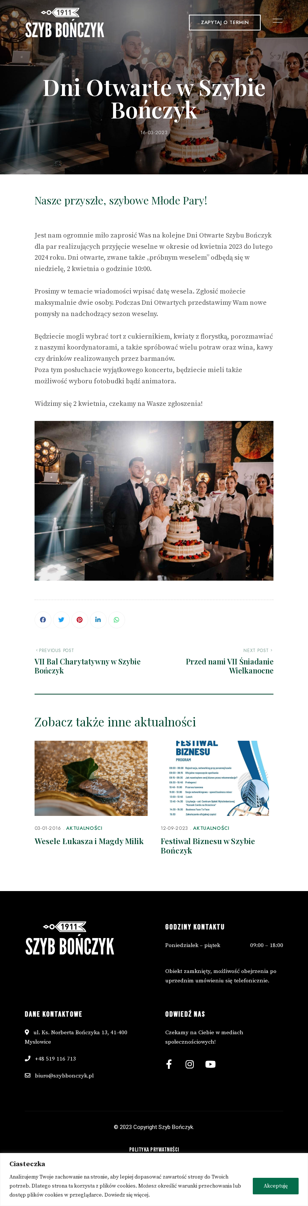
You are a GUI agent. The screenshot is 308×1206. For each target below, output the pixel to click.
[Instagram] (189, 1064)
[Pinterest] (79, 619)
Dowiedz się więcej (126, 1195)
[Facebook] (43, 619)
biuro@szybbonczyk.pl (64, 1075)
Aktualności (84, 828)
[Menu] (275, 20)
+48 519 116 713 (54, 1058)
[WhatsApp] (116, 619)
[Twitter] (61, 619)
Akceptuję (276, 1186)
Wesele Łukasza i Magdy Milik (89, 840)
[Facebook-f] (169, 1064)
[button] (225, 22)
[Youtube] (210, 1064)
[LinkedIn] (98, 619)
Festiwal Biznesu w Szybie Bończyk (208, 845)
